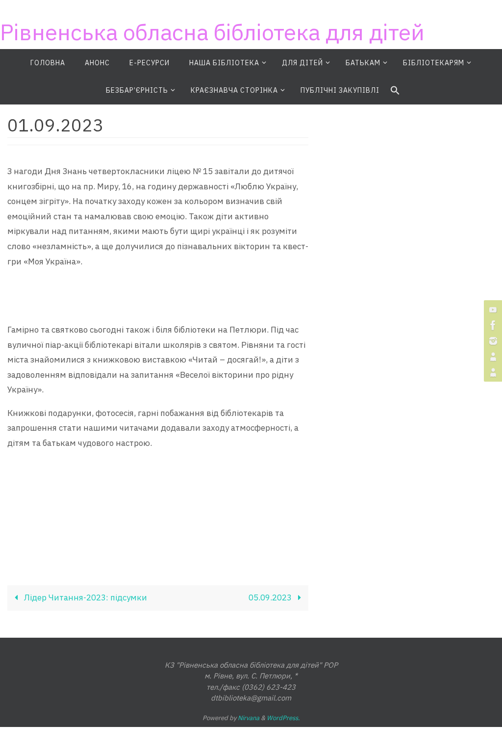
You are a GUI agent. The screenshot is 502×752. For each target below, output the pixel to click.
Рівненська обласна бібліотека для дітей (212, 32)
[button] (395, 90)
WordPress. (283, 718)
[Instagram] (492, 341)
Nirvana (248, 718)
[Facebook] (492, 325)
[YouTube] (492, 309)
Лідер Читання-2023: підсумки (84, 597)
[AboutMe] (492, 356)
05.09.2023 (271, 597)
